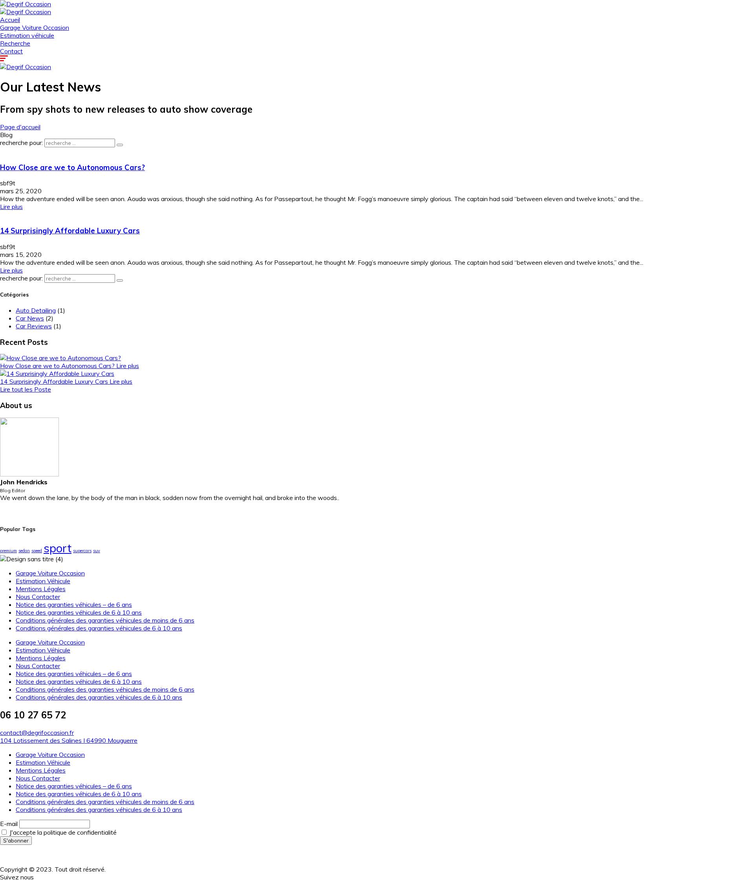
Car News (30, 318)
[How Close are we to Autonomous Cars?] (60, 358)
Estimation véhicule (27, 35)
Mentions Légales (41, 589)
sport (57, 548)
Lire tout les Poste (25, 389)
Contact (11, 51)
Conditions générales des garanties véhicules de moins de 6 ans (105, 620)
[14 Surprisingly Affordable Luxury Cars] (57, 373)
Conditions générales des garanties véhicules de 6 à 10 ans (99, 628)
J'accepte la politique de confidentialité (62, 832)
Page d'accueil (20, 127)
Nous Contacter (38, 597)
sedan (24, 550)
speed (36, 550)
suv (96, 550)
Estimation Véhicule (43, 581)
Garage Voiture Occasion (34, 27)
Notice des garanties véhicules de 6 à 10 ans (79, 612)
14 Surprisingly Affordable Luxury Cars (70, 230)
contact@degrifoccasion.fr (37, 732)
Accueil (10, 20)
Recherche (15, 43)
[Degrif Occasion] (25, 4)
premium (8, 550)
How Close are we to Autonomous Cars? (72, 167)
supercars (82, 550)
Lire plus (11, 207)
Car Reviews (34, 326)
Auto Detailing (36, 310)
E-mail (9, 824)
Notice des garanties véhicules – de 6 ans (74, 604)
